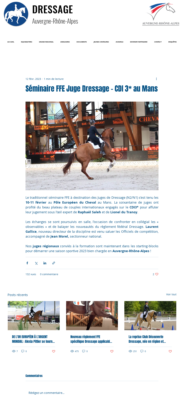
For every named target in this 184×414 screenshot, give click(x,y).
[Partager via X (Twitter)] (36, 263)
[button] (27, 41)
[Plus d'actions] (156, 79)
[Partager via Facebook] (27, 263)
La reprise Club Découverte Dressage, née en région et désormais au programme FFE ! (149, 339)
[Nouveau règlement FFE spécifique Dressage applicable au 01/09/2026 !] (92, 315)
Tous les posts (15, 54)
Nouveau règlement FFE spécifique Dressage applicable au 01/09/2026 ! (90, 339)
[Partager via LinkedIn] (45, 263)
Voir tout (171, 294)
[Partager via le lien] (53, 263)
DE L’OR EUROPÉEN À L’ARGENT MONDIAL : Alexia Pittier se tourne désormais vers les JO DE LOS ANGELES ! (33, 339)
